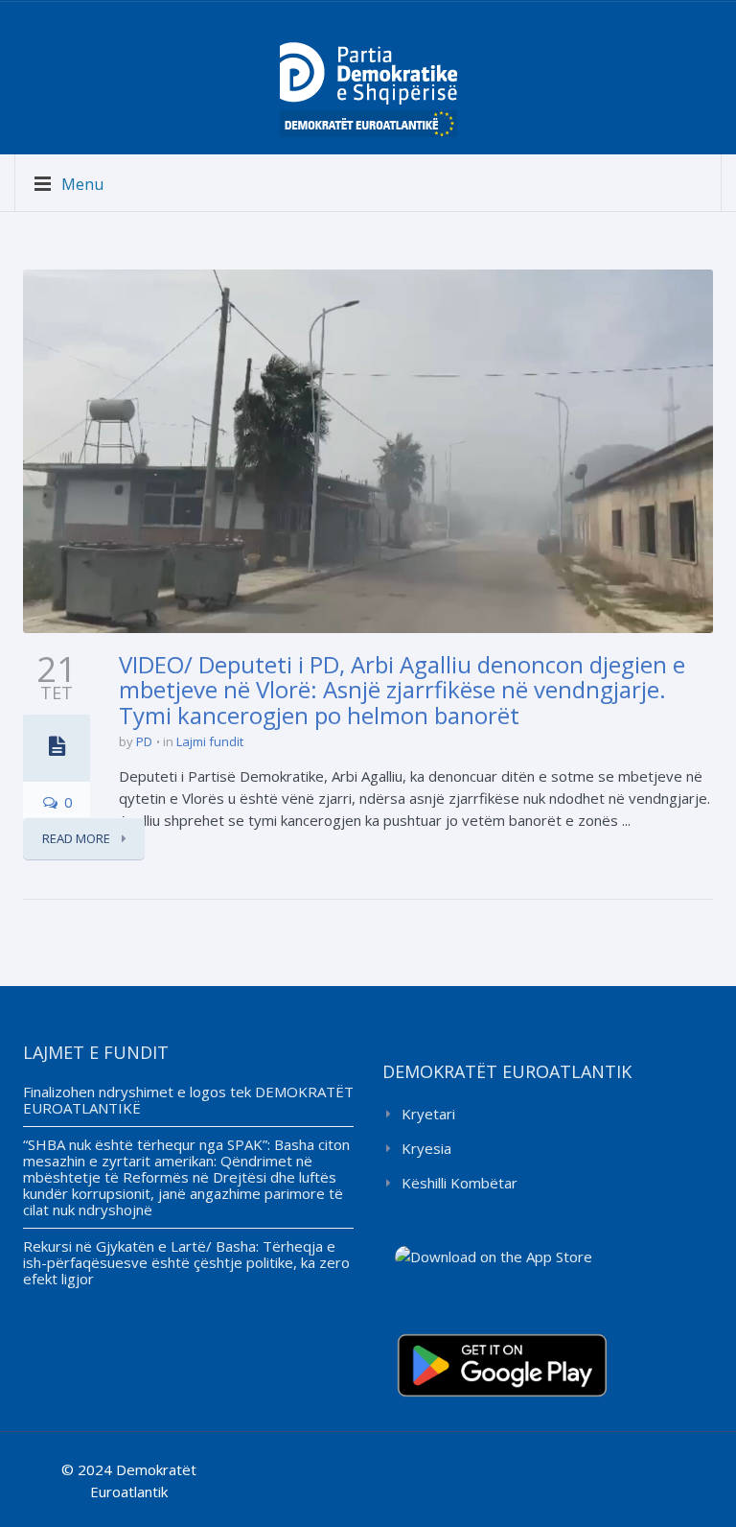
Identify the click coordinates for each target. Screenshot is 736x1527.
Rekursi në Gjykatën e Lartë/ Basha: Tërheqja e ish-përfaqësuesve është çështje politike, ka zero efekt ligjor (186, 1262)
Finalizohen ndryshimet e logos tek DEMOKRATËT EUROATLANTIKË (188, 1099)
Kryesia (426, 1148)
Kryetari (428, 1113)
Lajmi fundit (209, 741)
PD (144, 741)
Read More (77, 838)
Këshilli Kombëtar (460, 1182)
